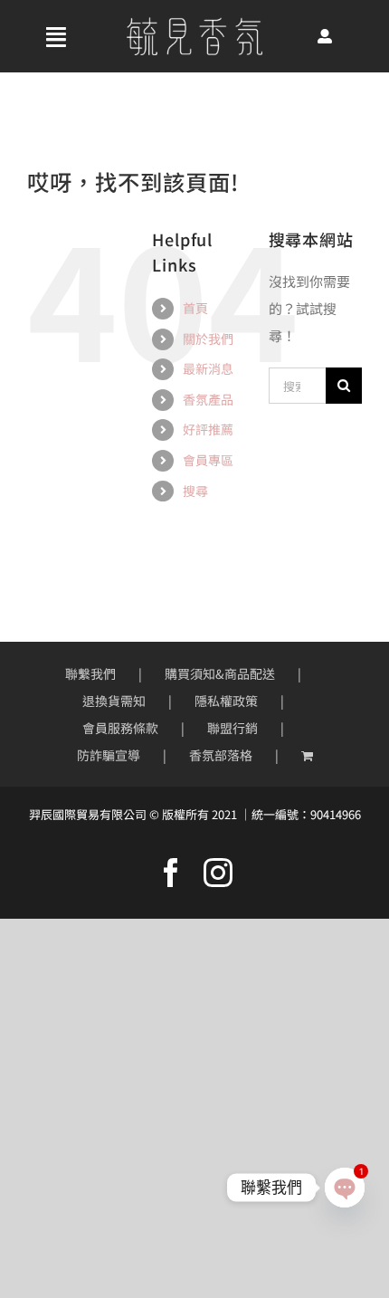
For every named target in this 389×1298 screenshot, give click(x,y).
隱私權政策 (226, 701)
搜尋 (195, 491)
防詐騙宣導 (108, 755)
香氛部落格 (220, 755)
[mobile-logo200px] (194, 23)
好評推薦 (208, 429)
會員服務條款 (120, 728)
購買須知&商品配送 (220, 673)
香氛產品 (208, 399)
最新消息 (208, 368)
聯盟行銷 (232, 728)
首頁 (195, 308)
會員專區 (208, 460)
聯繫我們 (90, 673)
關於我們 (208, 338)
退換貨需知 (114, 701)
